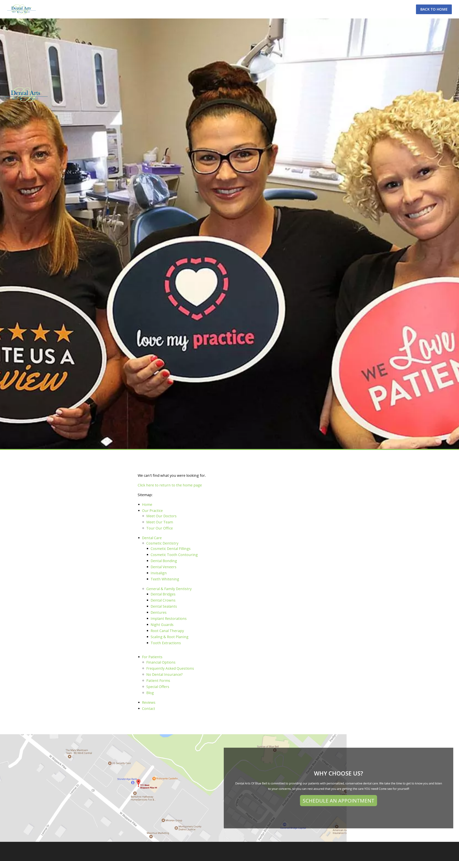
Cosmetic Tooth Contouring (174, 554)
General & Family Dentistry (169, 588)
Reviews (148, 702)
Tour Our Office (159, 528)
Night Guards (162, 624)
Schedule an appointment (338, 800)
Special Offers (157, 686)
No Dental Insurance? (164, 674)
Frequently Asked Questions (170, 668)
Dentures (159, 612)
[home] (21, 9)
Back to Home (434, 9)
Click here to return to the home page (170, 485)
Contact (148, 708)
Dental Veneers (163, 566)
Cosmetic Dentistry (162, 543)
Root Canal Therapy (167, 630)
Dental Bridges (163, 594)
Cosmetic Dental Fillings (171, 548)
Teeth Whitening (165, 579)
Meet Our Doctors (161, 516)
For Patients (152, 656)
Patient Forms (158, 680)
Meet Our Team (159, 522)
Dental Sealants (164, 606)
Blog (150, 692)
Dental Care (152, 537)
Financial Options (161, 662)
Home (147, 504)
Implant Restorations (169, 618)
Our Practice (152, 510)
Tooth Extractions (166, 642)
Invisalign (159, 573)
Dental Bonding (164, 560)
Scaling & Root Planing (169, 636)
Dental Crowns (163, 600)
